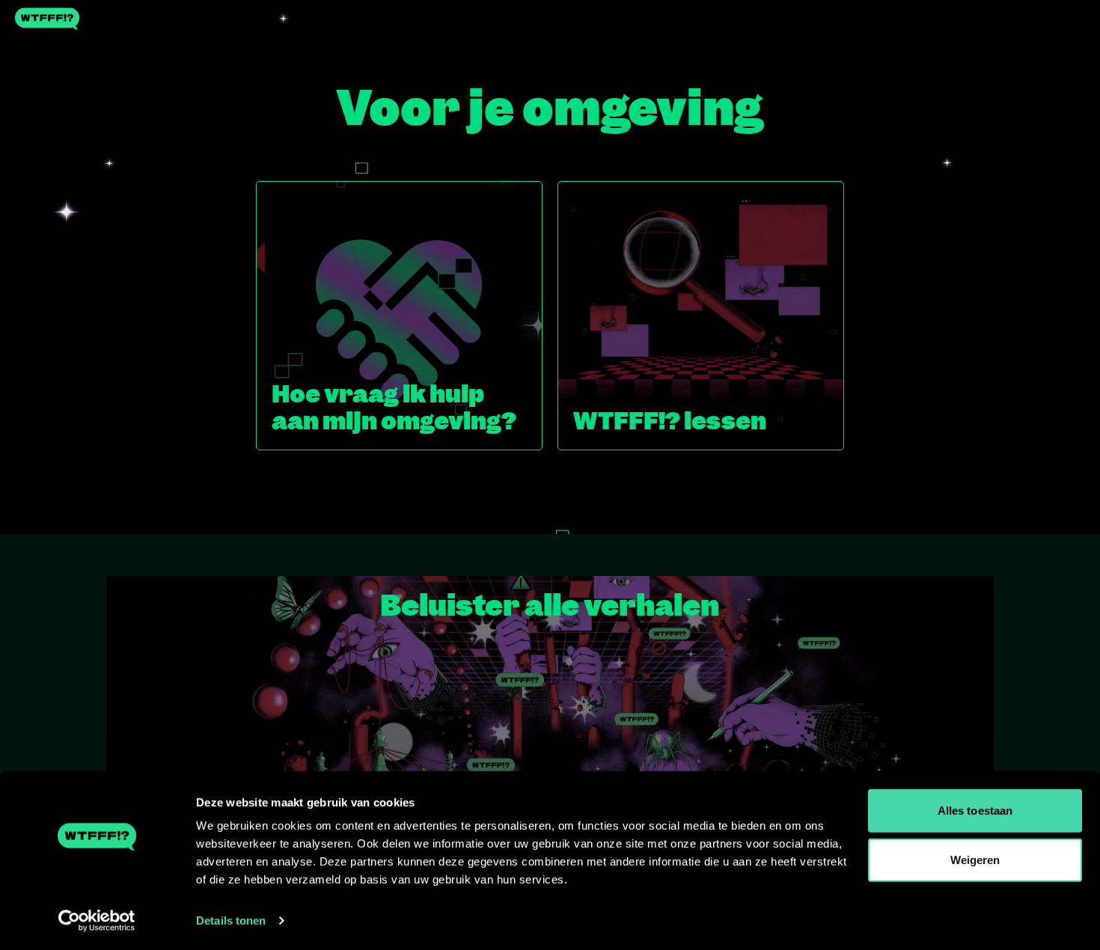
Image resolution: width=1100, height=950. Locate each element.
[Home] (550, 18)
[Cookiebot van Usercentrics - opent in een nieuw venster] (96, 921)
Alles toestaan (975, 810)
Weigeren (975, 859)
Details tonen (231, 920)
